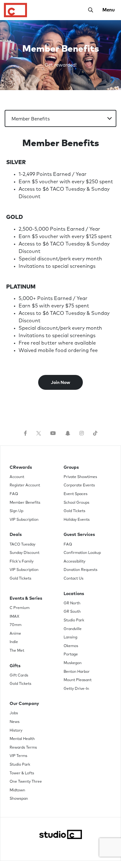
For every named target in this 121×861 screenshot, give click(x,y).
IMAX (14, 617)
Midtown (17, 790)
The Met (17, 651)
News (15, 722)
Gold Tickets (20, 579)
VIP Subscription (24, 520)
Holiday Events (77, 520)
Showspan (19, 799)
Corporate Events (79, 485)
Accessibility (74, 561)
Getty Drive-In (76, 689)
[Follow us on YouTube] (53, 433)
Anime (15, 634)
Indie (14, 642)
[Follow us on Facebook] (25, 433)
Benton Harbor (77, 672)
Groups (71, 467)
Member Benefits (25, 503)
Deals (16, 535)
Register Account (25, 485)
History (16, 731)
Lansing (70, 637)
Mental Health (22, 739)
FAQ (14, 494)
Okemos (71, 646)
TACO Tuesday (22, 544)
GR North (72, 603)
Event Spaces (75, 494)
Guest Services (79, 535)
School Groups (76, 503)
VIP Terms (18, 756)
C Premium (19, 608)
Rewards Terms (23, 748)
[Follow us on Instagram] (81, 433)
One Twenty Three (26, 782)
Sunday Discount (24, 553)
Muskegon (73, 663)
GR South (72, 612)
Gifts (15, 666)
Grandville (73, 629)
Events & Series (26, 598)
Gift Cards (19, 675)
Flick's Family (22, 561)
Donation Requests (80, 570)
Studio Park (74, 620)
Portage (71, 654)
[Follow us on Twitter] (38, 433)
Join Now (60, 382)
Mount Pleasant (78, 680)
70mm (15, 625)
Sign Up (16, 511)
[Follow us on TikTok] (95, 433)
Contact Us (73, 579)
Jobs (14, 713)
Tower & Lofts (22, 773)
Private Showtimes (80, 477)
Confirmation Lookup (82, 553)
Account (17, 477)
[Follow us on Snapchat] (67, 433)
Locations (74, 594)
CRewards (21, 467)
